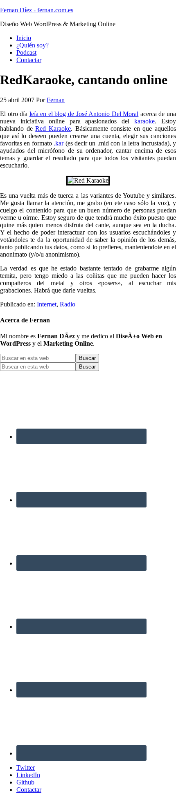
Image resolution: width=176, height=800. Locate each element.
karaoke (144, 121)
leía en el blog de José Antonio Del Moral (84, 113)
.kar (58, 143)
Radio (67, 304)
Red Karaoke (53, 128)
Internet (46, 304)
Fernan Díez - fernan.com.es (36, 10)
